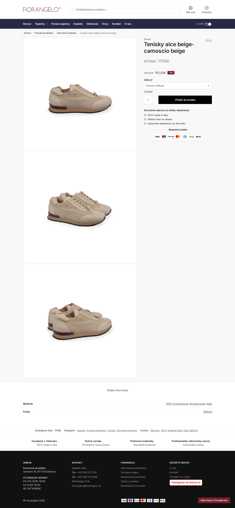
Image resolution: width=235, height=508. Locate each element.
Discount (155, 430)
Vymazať (148, 91)
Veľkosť (148, 79)
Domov (27, 33)
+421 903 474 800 (87, 476)
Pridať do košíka (185, 99)
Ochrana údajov (130, 472)
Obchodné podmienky (133, 468)
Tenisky (111, 430)
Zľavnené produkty (66, 33)
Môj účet (190, 12)
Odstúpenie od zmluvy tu (185, 482)
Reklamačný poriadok (133, 476)
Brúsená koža (197, 403)
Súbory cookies (130, 481)
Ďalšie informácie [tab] (117, 390)
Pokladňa (207, 12)
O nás (173, 468)
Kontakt (174, 472)
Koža (209, 403)
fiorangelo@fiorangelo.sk (86, 485)
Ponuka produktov (44, 33)
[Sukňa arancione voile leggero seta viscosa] (210, 40)
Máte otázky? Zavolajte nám (214, 500)
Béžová (208, 411)
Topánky (81, 430)
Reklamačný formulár (133, 485)
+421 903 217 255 (87, 472)
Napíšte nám (79, 468)
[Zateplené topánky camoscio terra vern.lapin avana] (207, 40)
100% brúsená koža (177, 403)
